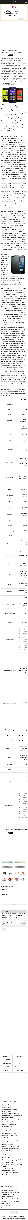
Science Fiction (7, 1063)
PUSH (19, 1063)
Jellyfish (7, 1067)
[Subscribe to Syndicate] (1, 1208)
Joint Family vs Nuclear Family (10, 1201)
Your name (4, 889)
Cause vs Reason (7, 1105)
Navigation (14, 2)
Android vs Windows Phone (10, 1148)
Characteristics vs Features (9, 1109)
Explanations (6, 1056)
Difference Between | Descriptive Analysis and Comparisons (14, 13)
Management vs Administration (10, 1146)
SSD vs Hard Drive (7, 1168)
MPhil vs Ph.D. (6, 1203)
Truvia (7, 1070)
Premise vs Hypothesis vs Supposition (12, 1113)
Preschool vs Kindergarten (9, 1135)
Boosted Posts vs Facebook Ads (11, 1122)
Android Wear (19, 1070)
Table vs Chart (6, 1137)
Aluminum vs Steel (7, 1162)
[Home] (14, 8)
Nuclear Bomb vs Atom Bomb (10, 1133)
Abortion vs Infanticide (8, 1126)
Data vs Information (7, 1144)
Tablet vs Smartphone (8, 1194)
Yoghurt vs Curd (6, 1150)
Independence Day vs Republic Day (12, 1160)
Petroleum (7, 1059)
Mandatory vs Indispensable (10, 1124)
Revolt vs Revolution (8, 1157)
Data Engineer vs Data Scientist (11, 1119)
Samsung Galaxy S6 (19, 1059)
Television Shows (19, 1067)
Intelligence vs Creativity (9, 1170)
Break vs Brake (6, 1111)
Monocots (19, 1056)
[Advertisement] (14, 35)
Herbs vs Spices (6, 1107)
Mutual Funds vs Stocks (8, 1175)
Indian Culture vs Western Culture (11, 1199)
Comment (4, 894)
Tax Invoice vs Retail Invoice (10, 1172)
